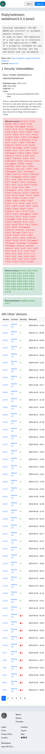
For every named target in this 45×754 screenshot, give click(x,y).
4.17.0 (5, 586)
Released (33, 319)
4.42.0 (5, 363)
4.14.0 (5, 608)
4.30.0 (5, 459)
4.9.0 (5, 660)
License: (5, 63)
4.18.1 (5, 571)
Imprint (23, 731)
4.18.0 (5, 578)
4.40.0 (5, 377)
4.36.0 (5, 407)
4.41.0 (5, 370)
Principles (19, 722)
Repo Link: (6, 58)
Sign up (39, 4)
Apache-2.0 (13, 63)
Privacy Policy (6, 734)
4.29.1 (5, 467)
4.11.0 (5, 638)
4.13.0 (5, 623)
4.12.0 (5, 630)
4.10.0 (5, 645)
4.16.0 (5, 593)
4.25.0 (5, 504)
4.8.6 (5, 668)
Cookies (4, 738)
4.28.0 (5, 482)
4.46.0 (5, 333)
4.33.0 (5, 430)
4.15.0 (5, 601)
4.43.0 (5, 355)
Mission (19, 718)
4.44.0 (5, 348)
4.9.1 (5, 653)
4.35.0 (5, 415)
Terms (3, 731)
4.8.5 (5, 675)
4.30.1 (5, 452)
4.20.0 (5, 556)
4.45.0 (5, 340)
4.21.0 (5, 541)
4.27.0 (5, 489)
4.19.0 (5, 563)
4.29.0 (5, 474)
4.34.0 (5, 422)
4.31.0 (5, 444)
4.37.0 (5, 400)
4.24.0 (5, 511)
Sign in (29, 4)
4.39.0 (5, 385)
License (14, 319)
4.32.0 (5, 437)
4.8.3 (5, 690)
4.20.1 (5, 549)
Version (6, 319)
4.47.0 (5, 325)
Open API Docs (7, 747)
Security (23, 319)
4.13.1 (5, 616)
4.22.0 (5, 526)
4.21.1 (5, 534)
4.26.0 (5, 497)
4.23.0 (5, 519)
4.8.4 (5, 683)
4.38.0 (5, 392)
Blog (22, 734)
